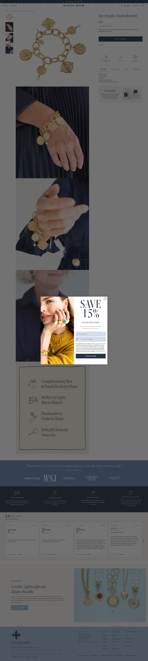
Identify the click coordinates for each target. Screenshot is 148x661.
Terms (103, 351)
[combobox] (79, 339)
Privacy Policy (98, 351)
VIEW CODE (90, 356)
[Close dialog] (105, 298)
